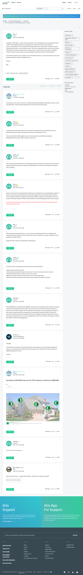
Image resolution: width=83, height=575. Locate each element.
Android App (68, 35)
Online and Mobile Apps (70, 74)
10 (50, 431)
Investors (26, 551)
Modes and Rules (24, 73)
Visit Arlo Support (7, 521)
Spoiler (9, 386)
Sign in (74, 8)
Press (25, 549)
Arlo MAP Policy (70, 545)
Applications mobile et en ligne (71, 39)
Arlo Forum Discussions (15, 21)
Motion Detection (69, 71)
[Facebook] (64, 572)
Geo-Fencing (68, 57)
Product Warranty (49, 558)
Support (64, 2)
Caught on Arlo (27, 553)
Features (26, 21)
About (25, 545)
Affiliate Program (70, 547)
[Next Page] (79, 77)
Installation (67, 63)
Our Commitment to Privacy (30, 558)
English (5, 21)
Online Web (68, 77)
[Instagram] (68, 572)
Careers (26, 547)
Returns (47, 556)
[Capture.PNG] (32, 409)
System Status (48, 549)
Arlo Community (6, 8)
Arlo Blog (26, 556)
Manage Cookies (22, 573)
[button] (61, 32)
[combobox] (56, 8)
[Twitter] (73, 572)
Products (13, 2)
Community (48, 547)
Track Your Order (49, 553)
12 (50, 488)
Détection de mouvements (68, 49)
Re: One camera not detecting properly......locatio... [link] (18, 22)
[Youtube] (77, 572)
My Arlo (70, 2)
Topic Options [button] (79, 28)
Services (19, 2)
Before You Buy (68, 45)
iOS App (67, 66)
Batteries (67, 42)
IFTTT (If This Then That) (70, 60)
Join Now (69, 8)
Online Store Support (50, 551)
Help (79, 8)
